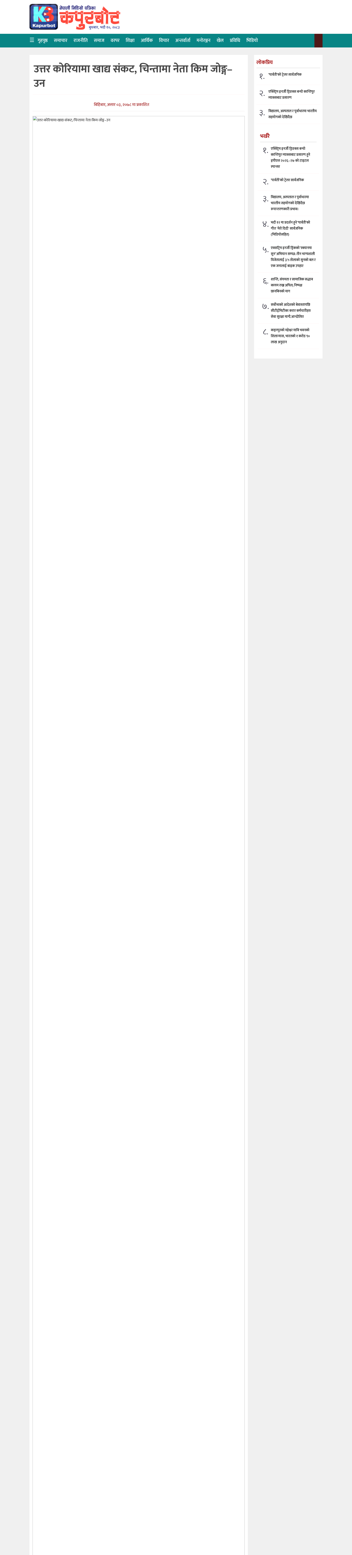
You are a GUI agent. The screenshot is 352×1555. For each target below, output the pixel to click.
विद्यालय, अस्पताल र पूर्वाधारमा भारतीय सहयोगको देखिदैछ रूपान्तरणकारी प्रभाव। (290, 203)
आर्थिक (147, 40)
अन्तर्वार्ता (182, 40)
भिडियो (252, 40)
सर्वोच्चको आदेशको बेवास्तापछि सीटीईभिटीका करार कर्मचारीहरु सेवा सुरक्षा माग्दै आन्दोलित (291, 310)
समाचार (60, 40)
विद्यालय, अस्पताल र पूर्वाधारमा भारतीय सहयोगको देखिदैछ (292, 114)
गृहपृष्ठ (43, 40)
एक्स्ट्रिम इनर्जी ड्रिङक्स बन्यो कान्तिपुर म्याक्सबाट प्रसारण (291, 95)
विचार (164, 40)
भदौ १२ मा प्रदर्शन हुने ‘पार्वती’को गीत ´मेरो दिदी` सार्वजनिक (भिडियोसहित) (290, 228)
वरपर (115, 40)
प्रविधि (235, 40)
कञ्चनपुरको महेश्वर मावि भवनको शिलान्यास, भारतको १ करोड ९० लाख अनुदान (290, 336)
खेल (220, 40)
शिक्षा (130, 40)
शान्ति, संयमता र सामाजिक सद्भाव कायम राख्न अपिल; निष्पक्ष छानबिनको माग (292, 285)
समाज (99, 40)
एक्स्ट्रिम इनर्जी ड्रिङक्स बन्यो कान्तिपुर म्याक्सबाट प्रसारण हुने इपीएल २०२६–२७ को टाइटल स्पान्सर (290, 157)
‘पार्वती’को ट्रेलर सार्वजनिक (284, 75)
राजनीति (81, 40)
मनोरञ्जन (203, 40)
